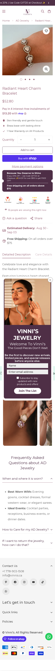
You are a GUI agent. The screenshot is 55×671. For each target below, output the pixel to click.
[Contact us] (49, 636)
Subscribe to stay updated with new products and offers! (27, 381)
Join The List (28, 391)
